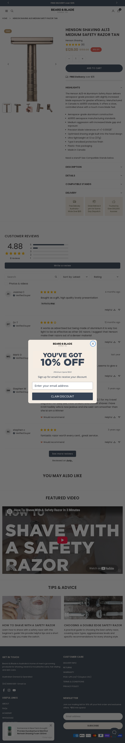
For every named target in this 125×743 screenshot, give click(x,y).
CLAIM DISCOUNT (62, 396)
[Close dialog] (93, 343)
